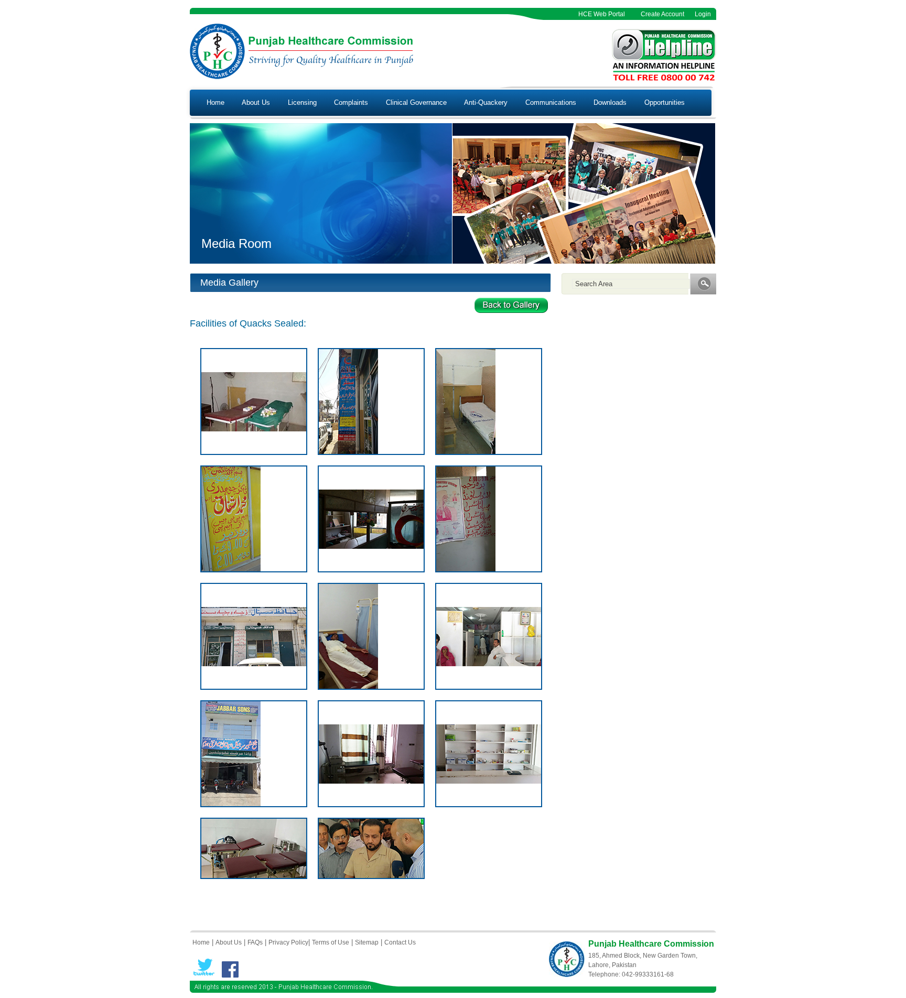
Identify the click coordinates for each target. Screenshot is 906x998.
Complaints (351, 102)
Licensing (302, 102)
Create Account (662, 14)
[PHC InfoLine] (663, 80)
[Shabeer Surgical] (488, 664)
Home (215, 102)
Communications (550, 102)
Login (703, 14)
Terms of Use (330, 942)
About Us (256, 102)
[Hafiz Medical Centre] (253, 429)
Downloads (610, 102)
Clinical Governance (416, 102)
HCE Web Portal (601, 14)
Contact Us (400, 942)
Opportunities (664, 102)
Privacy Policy (288, 942)
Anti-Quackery (486, 102)
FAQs (255, 942)
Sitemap (367, 942)
